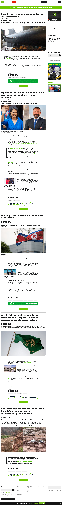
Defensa (17, 77)
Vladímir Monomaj (8, 58)
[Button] (40, 2)
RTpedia (18, 493)
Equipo (28, 490)
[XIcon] (51, 2)
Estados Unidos (30, 300)
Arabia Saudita (11, 393)
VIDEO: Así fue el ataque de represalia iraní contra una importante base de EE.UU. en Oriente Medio (54, 31)
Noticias (5, 4)
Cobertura (28, 491)
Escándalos (10, 200)
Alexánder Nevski (18, 69)
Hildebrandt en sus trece (12, 162)
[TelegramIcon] (53, 2)
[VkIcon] (48, 2)
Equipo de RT (56, 4)
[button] (54, 14)
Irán (15, 393)
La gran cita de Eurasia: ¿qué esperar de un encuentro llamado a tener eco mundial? (54, 39)
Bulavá (32, 60)
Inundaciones (24, 471)
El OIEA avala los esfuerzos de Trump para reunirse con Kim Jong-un (10, 277)
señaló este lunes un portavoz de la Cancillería (24, 259)
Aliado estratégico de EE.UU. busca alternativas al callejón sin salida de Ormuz (10, 374)
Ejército (25, 300)
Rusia (13, 77)
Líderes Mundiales (19, 494)
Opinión (34, 4)
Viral (14, 4)
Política (18, 200)
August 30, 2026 (28, 463)
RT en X (7, 499)
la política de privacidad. (54, 57)
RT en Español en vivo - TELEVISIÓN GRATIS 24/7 (52, 20)
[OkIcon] (56, 2)
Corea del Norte (16, 300)
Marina (10, 77)
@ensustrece (19, 148)
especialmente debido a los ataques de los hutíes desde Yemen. (19, 382)
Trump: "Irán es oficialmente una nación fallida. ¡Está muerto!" (53, 35)
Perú (14, 200)
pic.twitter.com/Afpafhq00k (31, 154)
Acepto (53, 57)
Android (39, 487)
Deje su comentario (23, 86)
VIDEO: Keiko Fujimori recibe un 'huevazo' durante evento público (9, 186)
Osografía (51, 82)
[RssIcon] (60, 490)
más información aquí (34, 503)
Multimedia (44, 4)
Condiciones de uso (30, 494)
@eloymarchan (20, 150)
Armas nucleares (22, 77)
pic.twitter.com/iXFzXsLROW (24, 461)
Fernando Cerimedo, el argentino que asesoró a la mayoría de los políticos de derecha (23, 143)
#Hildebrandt (13, 148)
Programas (24, 4)
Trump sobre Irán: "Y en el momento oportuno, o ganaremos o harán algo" (54, 47)
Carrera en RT (29, 492)
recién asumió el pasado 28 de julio (20, 175)
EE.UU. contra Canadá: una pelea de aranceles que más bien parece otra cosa (53, 94)
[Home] (2, 2)
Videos (18, 490)
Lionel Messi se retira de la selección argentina (54, 44)
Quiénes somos (29, 487)
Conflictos (10, 300)
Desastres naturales (11, 471)
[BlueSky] (54, 2)
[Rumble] (50, 2)
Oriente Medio (20, 393)
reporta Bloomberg (27, 362)
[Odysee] (52, 490)
